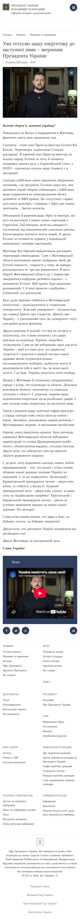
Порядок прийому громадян (58, 775)
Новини (21, 34)
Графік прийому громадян (57, 766)
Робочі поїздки (51, 661)
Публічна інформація (18, 795)
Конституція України (14, 709)
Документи (10, 694)
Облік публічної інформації (18, 824)
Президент (50, 694)
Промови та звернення (43, 34)
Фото (46, 646)
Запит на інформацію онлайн (19, 810)
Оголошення (50, 726)
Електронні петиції (54, 771)
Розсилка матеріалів (14, 762)
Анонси (7, 753)
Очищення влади (54, 795)
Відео (46, 681)
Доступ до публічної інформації (14, 803)
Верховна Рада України (40, 895)
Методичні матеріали (15, 819)
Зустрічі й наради (53, 656)
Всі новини (9, 675)
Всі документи (11, 714)
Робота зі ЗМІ (10, 757)
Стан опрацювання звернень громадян (59, 782)
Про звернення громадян (57, 753)
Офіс (46, 716)
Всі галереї (49, 670)
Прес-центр (10, 747)
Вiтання (7, 661)
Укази (6, 700)
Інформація (49, 801)
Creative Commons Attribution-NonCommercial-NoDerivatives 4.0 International (40, 857)
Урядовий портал (40, 886)
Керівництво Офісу (53, 721)
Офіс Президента (12, 665)
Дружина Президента (15, 670)
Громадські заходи (53, 651)
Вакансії (47, 731)
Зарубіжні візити (52, 665)
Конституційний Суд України (40, 903)
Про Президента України (57, 704)
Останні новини (12, 651)
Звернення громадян (57, 747)
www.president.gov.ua (32, 867)
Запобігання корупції (55, 735)
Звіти (6, 814)
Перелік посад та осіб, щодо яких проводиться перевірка (58, 812)
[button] (16, 630)
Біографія (48, 700)
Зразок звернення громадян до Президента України (60, 759)
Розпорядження (11, 704)
